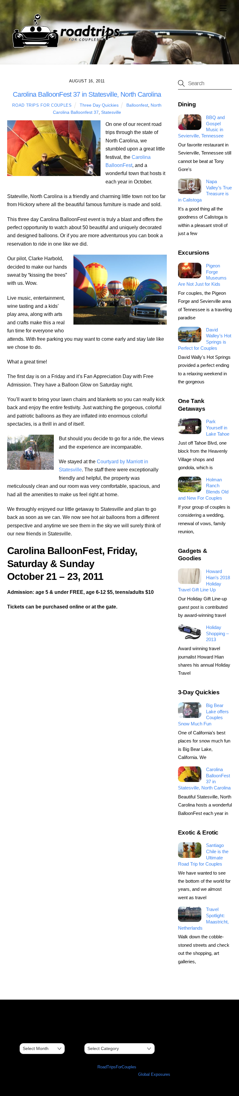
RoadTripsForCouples (116, 1067)
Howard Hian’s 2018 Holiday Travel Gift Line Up (204, 580)
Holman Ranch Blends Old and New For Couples (203, 489)
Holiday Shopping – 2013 (217, 633)
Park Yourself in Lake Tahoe (217, 428)
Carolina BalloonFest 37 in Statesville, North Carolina (204, 778)
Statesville (111, 112)
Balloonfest (137, 105)
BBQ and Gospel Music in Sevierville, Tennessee (201, 126)
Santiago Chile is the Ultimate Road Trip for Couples (203, 854)
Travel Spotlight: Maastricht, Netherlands (203, 918)
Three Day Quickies (99, 105)
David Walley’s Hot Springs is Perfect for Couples (204, 339)
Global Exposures (154, 1074)
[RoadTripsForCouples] (65, 48)
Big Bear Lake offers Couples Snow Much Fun (203, 714)
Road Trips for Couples (42, 105)
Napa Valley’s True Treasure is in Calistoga (205, 190)
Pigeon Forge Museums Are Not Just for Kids (202, 275)
